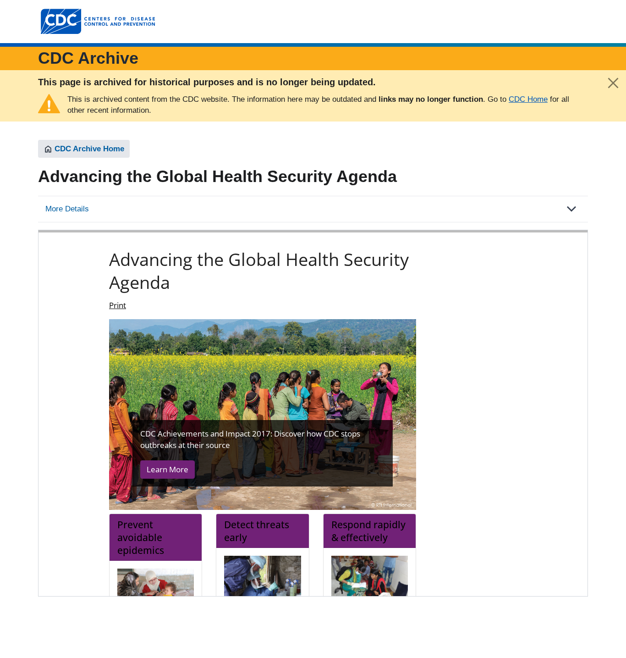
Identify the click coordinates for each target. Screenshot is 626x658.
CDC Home (528, 99)
